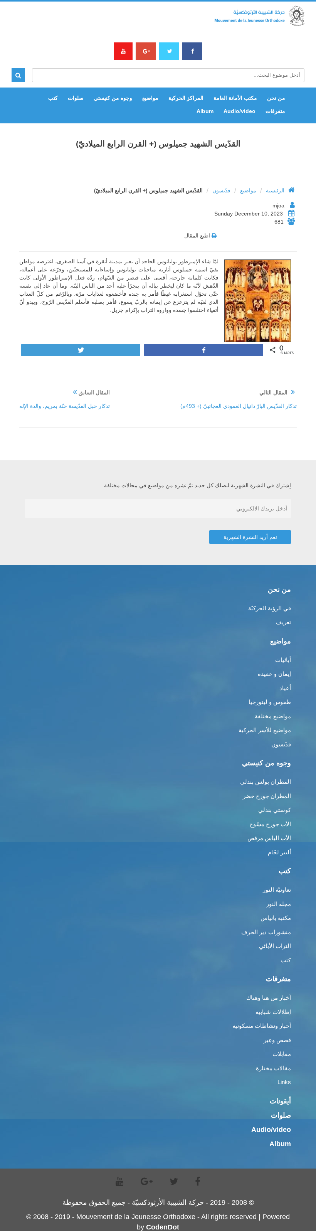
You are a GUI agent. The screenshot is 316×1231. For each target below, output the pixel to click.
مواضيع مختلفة (273, 716)
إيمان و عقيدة (274, 673)
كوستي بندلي (274, 810)
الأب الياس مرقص (269, 838)
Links (284, 1082)
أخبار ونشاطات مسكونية (261, 1025)
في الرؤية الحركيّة (269, 608)
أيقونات (280, 1101)
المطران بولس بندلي (265, 781)
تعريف (283, 622)
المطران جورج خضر (267, 796)
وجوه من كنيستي (113, 98)
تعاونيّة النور (277, 889)
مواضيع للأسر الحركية (265, 730)
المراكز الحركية (185, 98)
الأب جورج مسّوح (270, 824)
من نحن (276, 98)
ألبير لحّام (279, 852)
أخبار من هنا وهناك (268, 997)
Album (205, 111)
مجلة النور (278, 904)
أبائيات (283, 660)
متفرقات (275, 111)
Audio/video (239, 111)
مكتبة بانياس (276, 917)
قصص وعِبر (277, 1040)
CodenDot (162, 1227)
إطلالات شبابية (273, 1012)
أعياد (285, 688)
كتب (53, 98)
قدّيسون (221, 190)
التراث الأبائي (275, 946)
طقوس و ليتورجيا (270, 702)
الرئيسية (275, 190)
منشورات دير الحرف (266, 932)
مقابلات (281, 1054)
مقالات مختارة (273, 1068)
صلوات (76, 98)
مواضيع (150, 98)
